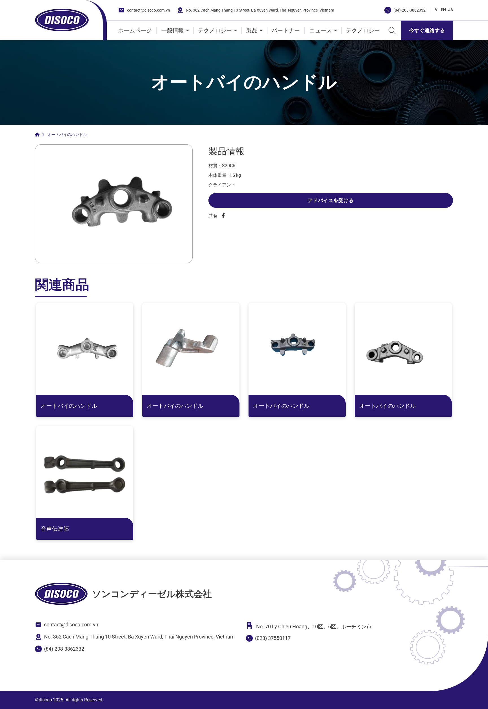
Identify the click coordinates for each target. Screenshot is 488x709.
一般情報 (172, 30)
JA (450, 9)
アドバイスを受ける (331, 200)
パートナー (286, 30)
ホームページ (135, 30)
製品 (252, 30)
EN (443, 9)
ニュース (320, 30)
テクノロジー (215, 30)
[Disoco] (62, 20)
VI (437, 9)
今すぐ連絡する (427, 30)
